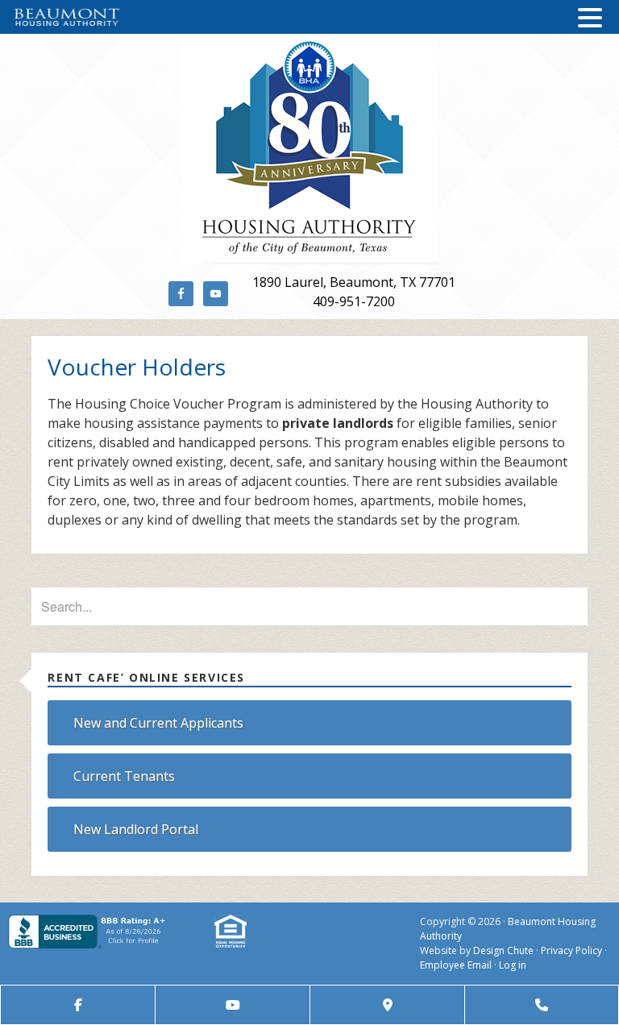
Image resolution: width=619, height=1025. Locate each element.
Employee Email (456, 965)
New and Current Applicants (158, 723)
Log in (512, 965)
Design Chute (503, 950)
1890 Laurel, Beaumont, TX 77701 (353, 282)
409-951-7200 (354, 301)
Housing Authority (309, 149)
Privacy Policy (571, 950)
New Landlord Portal (135, 829)
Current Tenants (124, 776)
